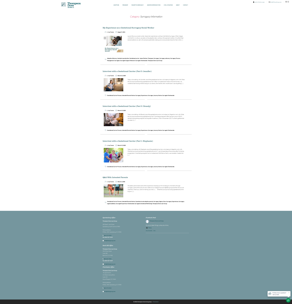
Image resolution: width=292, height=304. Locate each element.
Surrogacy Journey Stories (155, 95)
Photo (150, 227)
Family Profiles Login (259, 2)
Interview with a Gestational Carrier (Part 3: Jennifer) (127, 71)
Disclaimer (156, 301)
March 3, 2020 (121, 181)
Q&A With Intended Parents (115, 177)
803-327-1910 (107, 259)
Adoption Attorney (112, 58)
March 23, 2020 (122, 75)
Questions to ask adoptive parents (144, 201)
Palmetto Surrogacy (138, 5)
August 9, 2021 (121, 32)
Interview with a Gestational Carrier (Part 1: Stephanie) (128, 141)
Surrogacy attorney (165, 58)
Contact (185, 5)
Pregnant (125, 5)
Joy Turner (111, 32)
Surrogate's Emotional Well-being (143, 203)
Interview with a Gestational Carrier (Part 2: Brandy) (127, 106)
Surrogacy (156, 58)
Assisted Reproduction (153, 5)
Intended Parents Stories (128, 95)
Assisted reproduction (123, 58)
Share (154, 230)
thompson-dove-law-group (144, 301)
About (178, 5)
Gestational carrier (134, 58)
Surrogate (117, 60)
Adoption (116, 5)
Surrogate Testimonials (141, 60)
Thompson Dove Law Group (155, 60)
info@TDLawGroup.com (275, 2)
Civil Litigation (168, 5)
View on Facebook (149, 230)
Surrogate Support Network (127, 60)
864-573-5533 (107, 235)
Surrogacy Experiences (141, 95)
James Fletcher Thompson (146, 58)
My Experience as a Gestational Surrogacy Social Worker (128, 28)
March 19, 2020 (122, 110)
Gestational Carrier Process (114, 95)
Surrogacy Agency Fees (160, 201)
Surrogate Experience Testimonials (125, 203)
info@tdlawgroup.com (109, 240)
